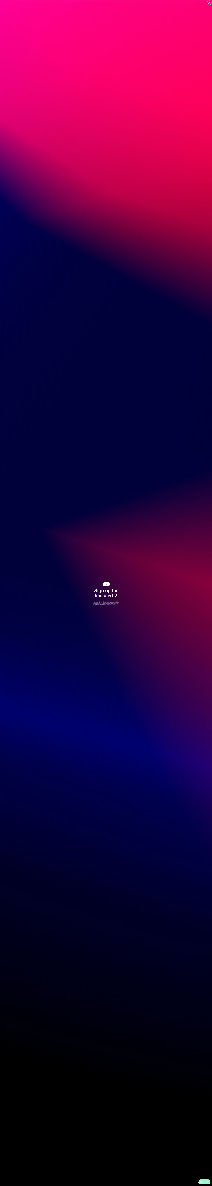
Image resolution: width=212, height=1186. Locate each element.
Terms (114, 604)
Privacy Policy (109, 604)
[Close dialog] (209, 3)
